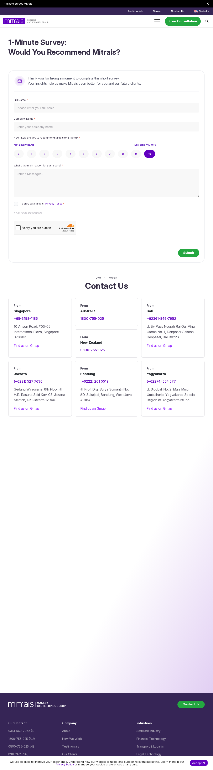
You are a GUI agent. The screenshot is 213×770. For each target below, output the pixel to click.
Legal (140, 754)
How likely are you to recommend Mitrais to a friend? (47, 137)
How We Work (72, 738)
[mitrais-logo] (25, 21)
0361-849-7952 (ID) (22, 731)
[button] (201, 11)
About (66, 731)
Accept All (199, 763)
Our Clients (69, 754)
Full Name (21, 100)
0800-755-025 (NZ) (22, 746)
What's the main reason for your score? (38, 165)
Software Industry (148, 731)
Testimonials (70, 746)
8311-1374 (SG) (18, 754)
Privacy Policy (53, 203)
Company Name (25, 118)
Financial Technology (151, 738)
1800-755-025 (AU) (21, 738)
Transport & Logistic (150, 746)
